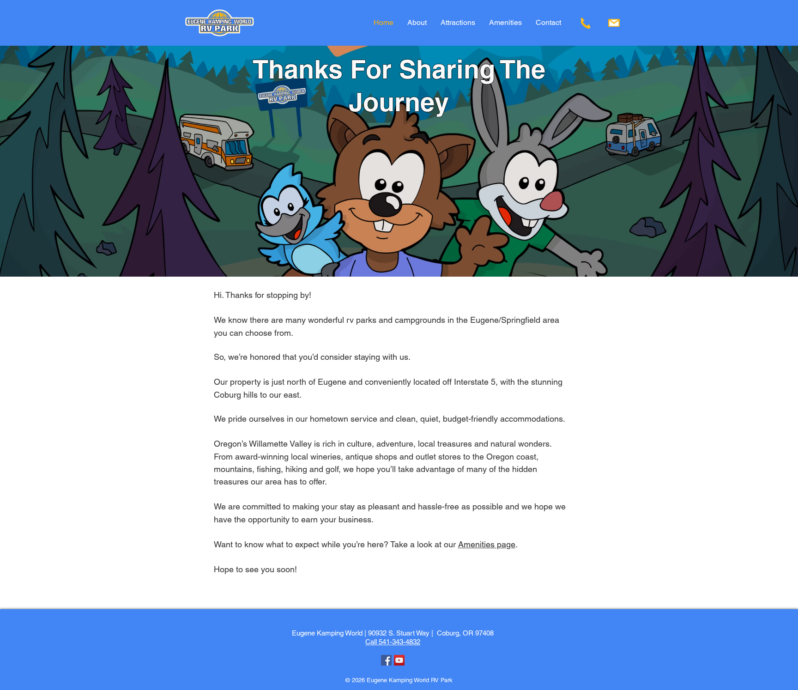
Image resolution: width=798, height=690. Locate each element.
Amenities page (486, 544)
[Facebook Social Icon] (386, 660)
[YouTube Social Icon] (399, 660)
